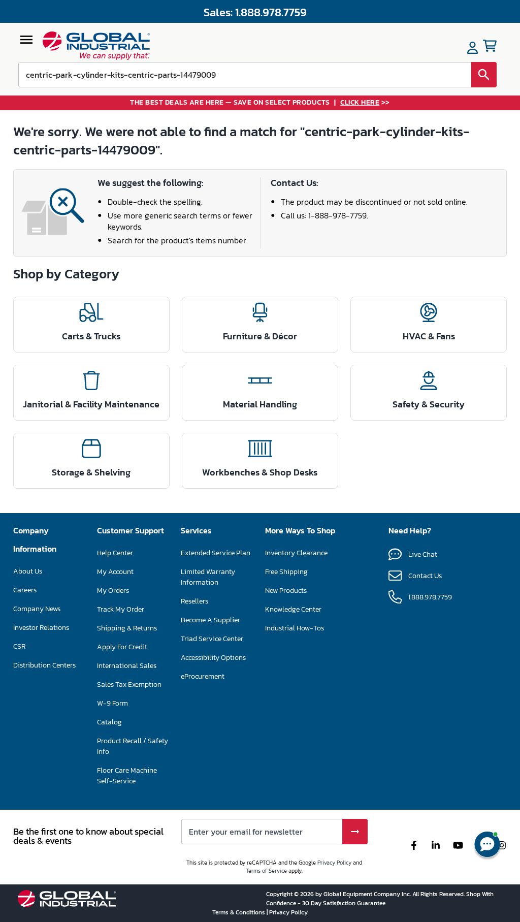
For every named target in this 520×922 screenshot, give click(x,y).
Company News (36, 608)
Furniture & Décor (260, 336)
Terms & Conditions (239, 912)
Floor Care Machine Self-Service (127, 775)
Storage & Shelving (91, 472)
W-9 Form (112, 703)
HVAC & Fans (429, 336)
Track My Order (120, 609)
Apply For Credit (122, 647)
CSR (19, 646)
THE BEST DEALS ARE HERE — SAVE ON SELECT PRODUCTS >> (260, 103)
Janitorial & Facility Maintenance (91, 404)
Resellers (194, 601)
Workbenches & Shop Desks (259, 472)
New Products (286, 590)
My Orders (113, 590)
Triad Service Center (212, 638)
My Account (115, 571)
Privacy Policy (334, 863)
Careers (25, 590)
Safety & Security (429, 404)
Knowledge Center (293, 609)
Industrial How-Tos (294, 628)
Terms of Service (266, 871)
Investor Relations (41, 627)
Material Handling (260, 404)
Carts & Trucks (91, 336)
